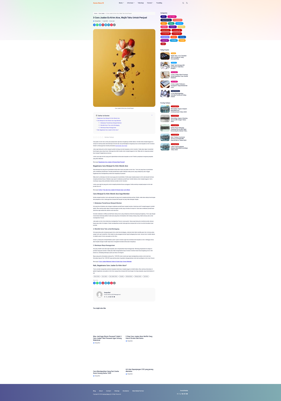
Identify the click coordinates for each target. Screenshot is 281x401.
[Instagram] (106, 296)
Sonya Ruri (107, 292)
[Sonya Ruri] (100, 294)
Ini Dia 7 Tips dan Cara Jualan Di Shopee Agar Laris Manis (114, 190)
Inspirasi (164, 26)
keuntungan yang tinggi (121, 145)
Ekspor (163, 23)
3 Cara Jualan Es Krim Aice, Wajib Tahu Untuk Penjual (120, 17)
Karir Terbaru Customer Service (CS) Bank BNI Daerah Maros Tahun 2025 (178, 138)
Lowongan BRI (165, 33)
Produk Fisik (165, 37)
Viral (163, 43)
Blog (94, 391)
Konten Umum (165, 30)
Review (173, 37)
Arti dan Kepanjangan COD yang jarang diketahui (139, 370)
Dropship (122, 276)
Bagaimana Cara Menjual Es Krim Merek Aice (108, 118)
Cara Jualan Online (113, 276)
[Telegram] (110, 296)
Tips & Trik (164, 40)
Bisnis (121, 3)
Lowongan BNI (176, 30)
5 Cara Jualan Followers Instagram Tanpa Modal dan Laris (179, 85)
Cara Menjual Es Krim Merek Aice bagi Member (109, 120)
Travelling (159, 3)
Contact (108, 391)
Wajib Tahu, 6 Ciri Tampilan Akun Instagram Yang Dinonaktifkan (179, 57)
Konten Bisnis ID (107, 394)
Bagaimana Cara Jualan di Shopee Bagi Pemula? (111, 162)
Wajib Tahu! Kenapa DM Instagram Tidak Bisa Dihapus (177, 66)
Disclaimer (126, 391)
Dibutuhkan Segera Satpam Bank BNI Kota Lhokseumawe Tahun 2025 (179, 110)
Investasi (181, 26)
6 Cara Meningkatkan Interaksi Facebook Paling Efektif (178, 95)
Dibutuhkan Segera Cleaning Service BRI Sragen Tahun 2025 (179, 119)
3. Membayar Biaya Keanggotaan (107, 127)
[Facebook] (105, 296)
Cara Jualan (104, 276)
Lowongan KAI (176, 33)
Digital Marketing (166, 20)
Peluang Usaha (138, 276)
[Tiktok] (108, 296)
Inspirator (172, 26)
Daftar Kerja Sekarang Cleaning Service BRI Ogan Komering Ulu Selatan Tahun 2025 (179, 129)
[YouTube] (114, 296)
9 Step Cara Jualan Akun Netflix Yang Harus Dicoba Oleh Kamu (139, 337)
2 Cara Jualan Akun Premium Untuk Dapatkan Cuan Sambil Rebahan (179, 76)
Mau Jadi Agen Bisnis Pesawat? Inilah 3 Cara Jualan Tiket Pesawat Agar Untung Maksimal (107, 338)
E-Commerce (177, 20)
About (101, 391)
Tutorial (149, 3)
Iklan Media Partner (138, 391)
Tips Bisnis (145, 276)
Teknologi (141, 3)
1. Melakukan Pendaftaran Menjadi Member (110, 123)
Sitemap (116, 391)
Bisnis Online (97, 276)
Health (171, 23)
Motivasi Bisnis (129, 276)
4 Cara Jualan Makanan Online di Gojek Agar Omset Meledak (115, 261)
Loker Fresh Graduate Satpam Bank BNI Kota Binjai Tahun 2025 (179, 148)
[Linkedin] (112, 296)
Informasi (130, 3)
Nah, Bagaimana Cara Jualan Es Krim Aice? (108, 130)
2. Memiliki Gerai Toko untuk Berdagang (109, 125)
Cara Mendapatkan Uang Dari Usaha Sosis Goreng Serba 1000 (106, 372)
